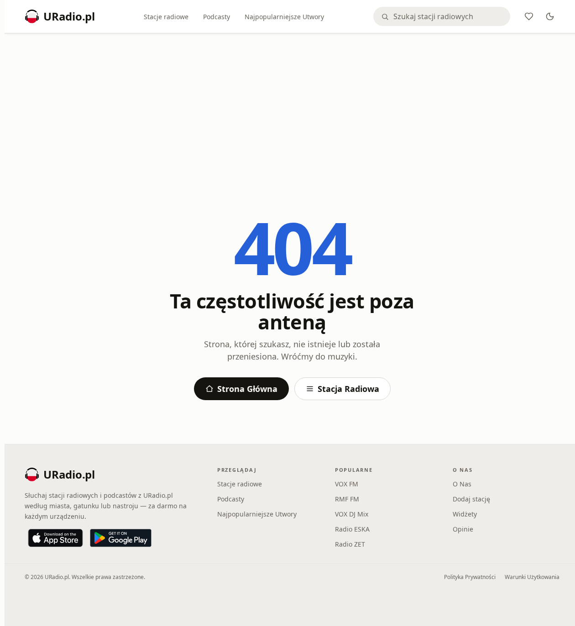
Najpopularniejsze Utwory (284, 16)
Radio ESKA (352, 529)
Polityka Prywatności (470, 577)
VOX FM (346, 484)
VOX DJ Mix (351, 514)
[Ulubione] (528, 16)
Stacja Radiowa (348, 388)
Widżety (465, 514)
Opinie (463, 529)
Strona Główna (247, 388)
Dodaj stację (471, 499)
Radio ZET (350, 544)
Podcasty (216, 16)
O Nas (462, 484)
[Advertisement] (292, 108)
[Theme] (549, 16)
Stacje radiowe (166, 16)
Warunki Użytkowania (532, 577)
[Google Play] (121, 538)
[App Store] (55, 538)
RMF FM (347, 499)
